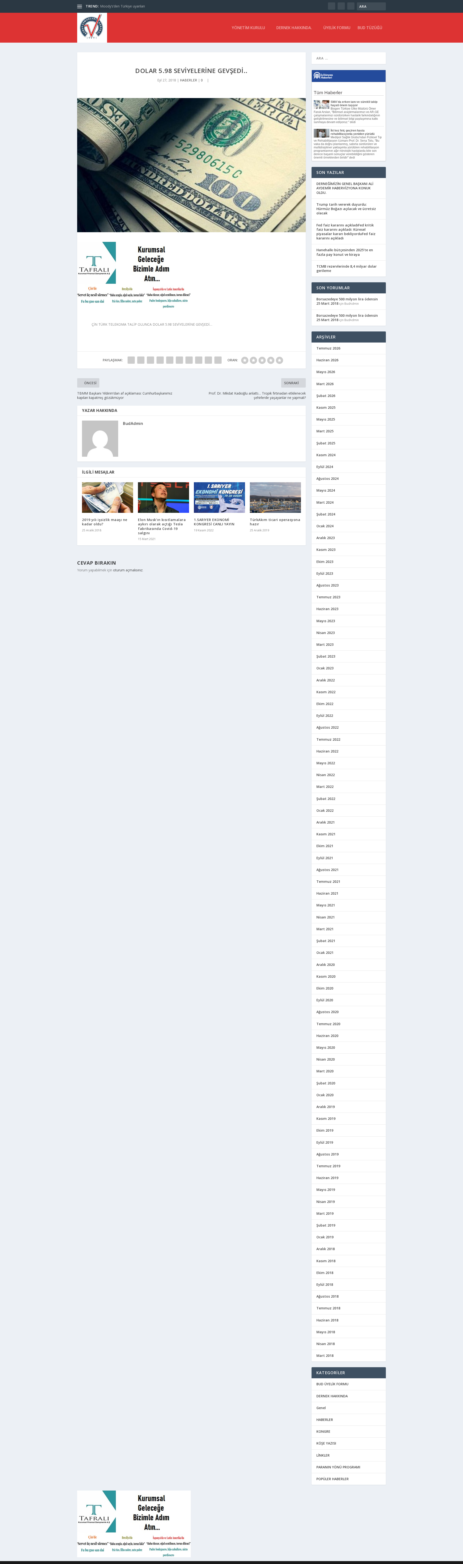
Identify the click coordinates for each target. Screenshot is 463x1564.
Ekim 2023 (324, 561)
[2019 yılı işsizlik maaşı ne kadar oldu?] (107, 497)
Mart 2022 (325, 786)
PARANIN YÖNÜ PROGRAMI (338, 1467)
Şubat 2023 (325, 656)
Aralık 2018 (325, 1249)
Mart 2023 (325, 644)
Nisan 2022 (325, 774)
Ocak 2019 (325, 1237)
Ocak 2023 (325, 668)
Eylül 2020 (324, 1000)
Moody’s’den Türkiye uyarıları (122, 6)
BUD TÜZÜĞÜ (370, 28)
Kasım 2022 (325, 692)
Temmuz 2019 (328, 1166)
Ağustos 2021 (327, 869)
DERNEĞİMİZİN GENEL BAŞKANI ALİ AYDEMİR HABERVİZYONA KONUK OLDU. (344, 188)
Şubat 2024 (325, 514)
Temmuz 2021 (328, 881)
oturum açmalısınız (128, 570)
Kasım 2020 (325, 976)
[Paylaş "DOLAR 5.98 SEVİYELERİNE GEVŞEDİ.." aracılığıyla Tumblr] (160, 360)
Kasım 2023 (325, 549)
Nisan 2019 (325, 1201)
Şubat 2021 (325, 940)
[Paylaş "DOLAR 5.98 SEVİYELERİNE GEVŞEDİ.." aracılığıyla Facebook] (131, 360)
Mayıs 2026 (325, 372)
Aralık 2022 (325, 680)
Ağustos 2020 (327, 1012)
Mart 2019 (325, 1213)
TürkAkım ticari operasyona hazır (275, 521)
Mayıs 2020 (325, 1047)
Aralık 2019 (325, 1106)
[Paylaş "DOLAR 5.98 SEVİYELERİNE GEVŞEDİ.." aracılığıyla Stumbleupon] (199, 360)
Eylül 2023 (324, 573)
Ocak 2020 (325, 1095)
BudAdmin (133, 423)
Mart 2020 (325, 1071)
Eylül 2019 (324, 1142)
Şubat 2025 (325, 443)
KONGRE (323, 1431)
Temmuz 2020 (328, 1024)
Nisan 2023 (325, 632)
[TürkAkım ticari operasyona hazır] (275, 497)
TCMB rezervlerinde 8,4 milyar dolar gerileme (346, 268)
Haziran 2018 (327, 1320)
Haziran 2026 (327, 360)
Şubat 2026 (325, 395)
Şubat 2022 (325, 798)
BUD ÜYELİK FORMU (332, 1384)
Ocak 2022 (325, 810)
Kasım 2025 (325, 407)
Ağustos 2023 (327, 585)
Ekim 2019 (324, 1130)
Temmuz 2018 (328, 1308)
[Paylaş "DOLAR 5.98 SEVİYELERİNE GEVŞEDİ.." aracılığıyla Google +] (150, 360)
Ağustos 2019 (327, 1154)
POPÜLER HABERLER (332, 1479)
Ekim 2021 (324, 846)
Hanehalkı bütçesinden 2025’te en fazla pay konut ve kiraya (344, 252)
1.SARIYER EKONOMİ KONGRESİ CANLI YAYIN (214, 521)
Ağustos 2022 (327, 727)
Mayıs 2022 (325, 763)
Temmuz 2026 (328, 348)
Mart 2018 (325, 1355)
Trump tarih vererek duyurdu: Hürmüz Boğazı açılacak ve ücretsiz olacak (346, 208)
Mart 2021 (325, 929)
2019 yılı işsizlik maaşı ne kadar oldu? (104, 521)
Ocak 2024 (325, 526)
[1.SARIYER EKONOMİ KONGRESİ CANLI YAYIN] (219, 497)
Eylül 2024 (324, 466)
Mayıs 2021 (325, 905)
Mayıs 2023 (325, 621)
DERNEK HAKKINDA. (294, 28)
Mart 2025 (325, 431)
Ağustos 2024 (327, 478)
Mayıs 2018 (325, 1332)
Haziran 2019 (327, 1177)
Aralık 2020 (325, 964)
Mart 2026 (325, 384)
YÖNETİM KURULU (248, 28)
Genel (321, 1408)
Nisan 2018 (325, 1343)
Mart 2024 (325, 502)
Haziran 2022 (327, 751)
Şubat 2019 (325, 1225)
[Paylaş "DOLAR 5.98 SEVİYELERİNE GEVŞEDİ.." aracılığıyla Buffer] (189, 360)
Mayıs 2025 (325, 419)
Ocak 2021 (325, 952)
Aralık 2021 (325, 822)
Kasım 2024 (325, 455)
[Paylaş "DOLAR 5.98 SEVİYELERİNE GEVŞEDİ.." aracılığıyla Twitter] (141, 360)
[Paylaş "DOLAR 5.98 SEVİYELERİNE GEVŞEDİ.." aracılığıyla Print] (218, 360)
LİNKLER (323, 1455)
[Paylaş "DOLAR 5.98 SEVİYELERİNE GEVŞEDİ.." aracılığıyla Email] (208, 360)
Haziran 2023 (327, 609)
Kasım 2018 (325, 1261)
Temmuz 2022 (328, 739)
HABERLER (188, 80)
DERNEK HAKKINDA (332, 1396)
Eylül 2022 (324, 715)
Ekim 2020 (324, 988)
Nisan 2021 (325, 917)
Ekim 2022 (324, 703)
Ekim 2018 (324, 1272)
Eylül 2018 (324, 1284)
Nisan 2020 (325, 1059)
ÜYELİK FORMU (336, 28)
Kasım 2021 (325, 834)
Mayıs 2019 (325, 1189)
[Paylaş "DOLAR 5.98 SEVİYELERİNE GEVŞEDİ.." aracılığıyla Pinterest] (170, 360)
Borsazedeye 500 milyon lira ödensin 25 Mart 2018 (347, 301)
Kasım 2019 (325, 1118)
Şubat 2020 (325, 1083)
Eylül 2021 (324, 858)
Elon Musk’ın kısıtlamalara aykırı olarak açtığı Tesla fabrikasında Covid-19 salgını (162, 526)
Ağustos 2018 (327, 1296)
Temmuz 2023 (328, 597)
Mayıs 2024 (325, 490)
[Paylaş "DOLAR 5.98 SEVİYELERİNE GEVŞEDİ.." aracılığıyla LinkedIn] (179, 360)
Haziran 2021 (327, 893)
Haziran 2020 (327, 1035)
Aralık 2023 (325, 537)
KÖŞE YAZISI (326, 1443)
